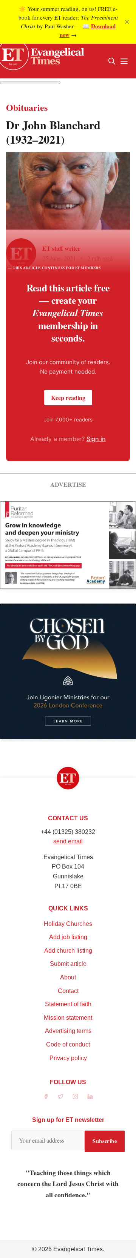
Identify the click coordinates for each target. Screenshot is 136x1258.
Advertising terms (68, 1031)
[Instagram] (75, 1096)
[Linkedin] (90, 1096)
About (68, 977)
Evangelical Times (78, 1249)
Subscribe (105, 1141)
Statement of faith (68, 1004)
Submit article (68, 964)
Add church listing (68, 950)
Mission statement (68, 1017)
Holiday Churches (68, 924)
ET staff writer (61, 248)
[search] (112, 61)
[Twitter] (60, 1096)
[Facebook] (46, 1096)
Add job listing (68, 937)
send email (68, 841)
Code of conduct (68, 1044)
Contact (68, 991)
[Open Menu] (124, 61)
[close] (127, 22)
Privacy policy (68, 1058)
